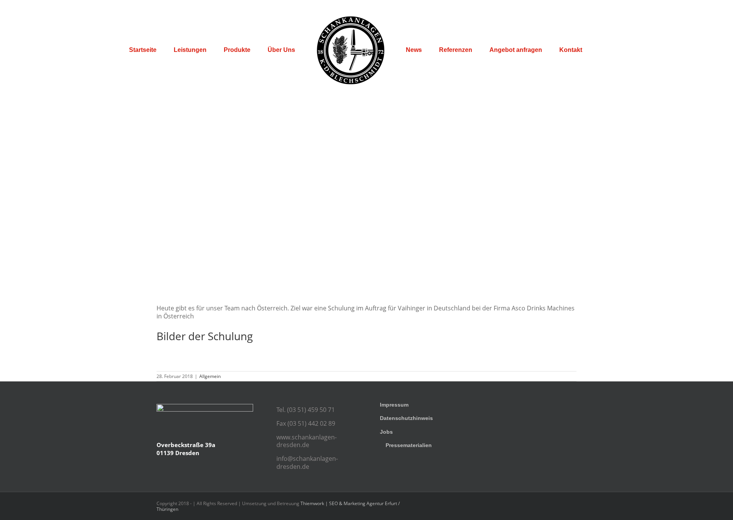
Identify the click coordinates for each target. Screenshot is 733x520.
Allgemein (210, 376)
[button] (640, 50)
